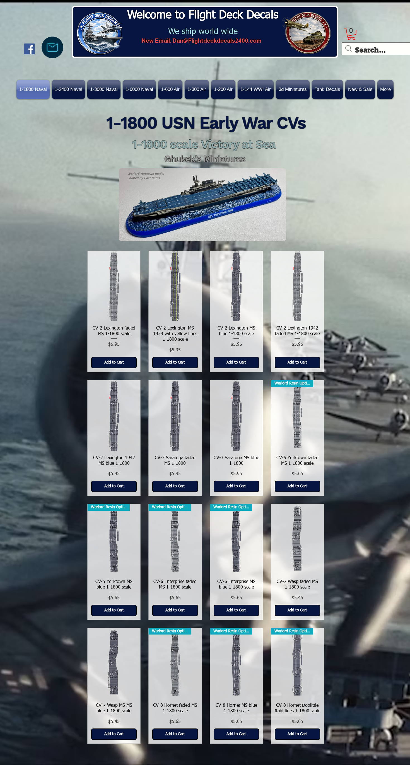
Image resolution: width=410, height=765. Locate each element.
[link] (351, 34)
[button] (360, 89)
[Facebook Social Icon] (29, 48)
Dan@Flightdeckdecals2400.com (217, 40)
